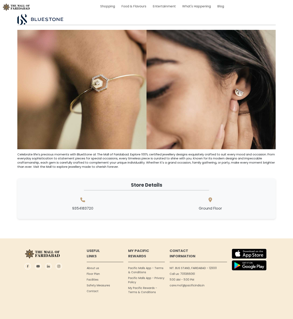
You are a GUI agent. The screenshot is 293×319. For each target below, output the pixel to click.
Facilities (92, 280)
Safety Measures (98, 285)
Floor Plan (93, 274)
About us (93, 268)
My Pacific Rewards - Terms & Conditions (142, 290)
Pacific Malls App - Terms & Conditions (145, 270)
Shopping (107, 6)
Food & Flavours (133, 6)
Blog (220, 6)
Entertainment (164, 6)
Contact (92, 291)
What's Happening (196, 6)
